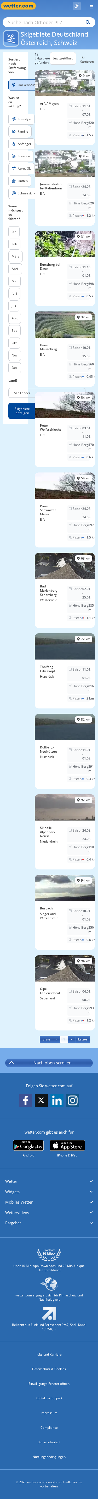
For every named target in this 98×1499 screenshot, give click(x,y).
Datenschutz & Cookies (49, 1369)
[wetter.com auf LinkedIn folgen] (57, 1100)
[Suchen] (86, 22)
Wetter (11, 1181)
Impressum (49, 1413)
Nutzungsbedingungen (49, 1457)
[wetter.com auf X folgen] (41, 1101)
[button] (49, 1181)
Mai (14, 281)
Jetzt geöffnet (63, 58)
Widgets (12, 1191)
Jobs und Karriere (49, 1354)
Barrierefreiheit (49, 1442)
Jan (14, 231)
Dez (15, 367)
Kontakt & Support (49, 1398)
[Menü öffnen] (89, 6)
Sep (14, 330)
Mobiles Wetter (19, 1202)
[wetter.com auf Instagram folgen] (72, 1100)
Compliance (49, 1427)
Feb (14, 244)
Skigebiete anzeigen (22, 410)
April (15, 268)
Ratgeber (13, 1222)
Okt (14, 343)
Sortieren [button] (87, 61)
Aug (15, 318)
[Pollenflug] (77, 6)
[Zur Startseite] (21, 6)
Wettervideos (17, 1212)
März (15, 256)
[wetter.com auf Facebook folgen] (25, 1100)
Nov (15, 355)
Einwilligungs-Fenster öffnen (49, 1383)
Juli (14, 306)
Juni (14, 293)
